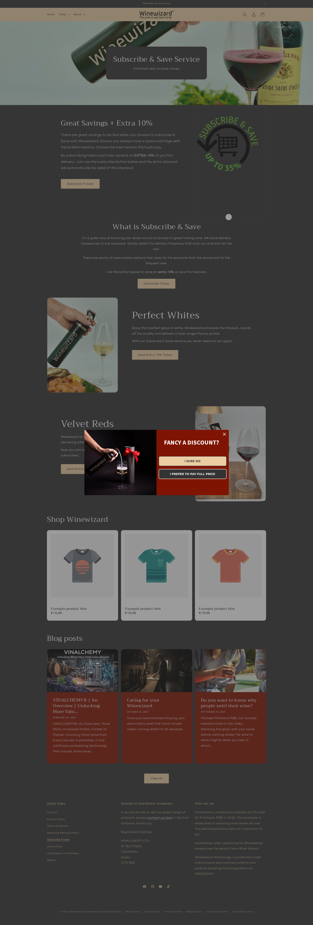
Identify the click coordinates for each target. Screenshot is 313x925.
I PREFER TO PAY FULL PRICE (192, 474)
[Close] (224, 434)
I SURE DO (193, 461)
